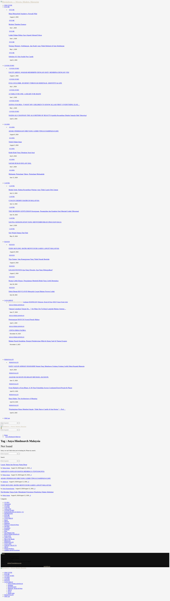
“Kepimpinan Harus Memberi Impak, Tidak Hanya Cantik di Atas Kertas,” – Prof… (37, 409)
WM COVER (8, 5)
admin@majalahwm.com (14, 563)
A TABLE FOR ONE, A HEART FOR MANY (25, 94)
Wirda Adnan (6, 468)
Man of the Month (9, 539)
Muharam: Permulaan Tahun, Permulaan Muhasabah (26, 174)
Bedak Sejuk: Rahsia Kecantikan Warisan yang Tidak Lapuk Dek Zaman (33, 190)
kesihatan (6, 529)
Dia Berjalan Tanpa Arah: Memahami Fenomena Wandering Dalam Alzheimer (27, 492)
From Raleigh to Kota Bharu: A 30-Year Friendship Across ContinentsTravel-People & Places (40, 388)
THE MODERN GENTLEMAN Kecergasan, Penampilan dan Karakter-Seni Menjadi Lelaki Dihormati (44, 211)
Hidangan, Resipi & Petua (11, 524)
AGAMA (7, 124)
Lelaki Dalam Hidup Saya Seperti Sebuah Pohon (25, 35)
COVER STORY (9, 65)
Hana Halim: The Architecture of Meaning (23, 399)
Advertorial (7, 504)
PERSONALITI (9, 359)
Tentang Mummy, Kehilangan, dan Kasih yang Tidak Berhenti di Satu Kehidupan (36, 46)
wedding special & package (12, 550)
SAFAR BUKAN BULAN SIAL (20, 163)
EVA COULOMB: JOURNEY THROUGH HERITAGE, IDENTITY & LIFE (35, 83)
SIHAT (6, 547)
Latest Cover (7, 537)
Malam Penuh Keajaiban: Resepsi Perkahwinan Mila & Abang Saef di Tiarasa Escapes (38, 341)
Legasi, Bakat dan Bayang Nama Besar (14, 465)
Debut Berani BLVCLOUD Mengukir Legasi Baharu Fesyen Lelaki (32, 291)
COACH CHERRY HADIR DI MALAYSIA (24, 200)
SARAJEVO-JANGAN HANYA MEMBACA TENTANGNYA (22, 471)
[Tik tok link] (3, 565)
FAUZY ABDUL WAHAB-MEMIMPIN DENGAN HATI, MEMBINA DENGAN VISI (39, 72)
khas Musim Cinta (9, 532)
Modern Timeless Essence (17, 24)
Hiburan (6, 521)
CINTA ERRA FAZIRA (17, 330)
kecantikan (7, 528)
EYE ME (7, 7)
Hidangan (7, 523)
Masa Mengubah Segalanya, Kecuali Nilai (23, 14)
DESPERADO (8, 513)
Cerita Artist (7, 509)
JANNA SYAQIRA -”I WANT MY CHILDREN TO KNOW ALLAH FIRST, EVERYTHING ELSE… (44, 105)
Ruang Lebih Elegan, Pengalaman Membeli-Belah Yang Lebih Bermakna (33, 281)
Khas (5, 531)
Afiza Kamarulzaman (8, 488)
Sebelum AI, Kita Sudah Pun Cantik (21, 57)
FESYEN (7, 241)
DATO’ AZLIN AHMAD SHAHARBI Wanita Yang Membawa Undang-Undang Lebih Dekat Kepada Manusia (46, 366)
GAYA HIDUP (8, 300)
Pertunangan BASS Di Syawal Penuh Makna (24, 319)
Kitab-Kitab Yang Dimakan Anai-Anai (22, 153)
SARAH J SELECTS (10, 545)
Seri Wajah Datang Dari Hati (18, 233)
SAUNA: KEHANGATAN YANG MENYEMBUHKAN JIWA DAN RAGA (35, 222)
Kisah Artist (7, 536)
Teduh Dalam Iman (15, 142)
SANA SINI (7, 544)
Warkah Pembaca (9, 548)
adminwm (5, 481)
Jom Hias (6, 526)
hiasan (6, 520)
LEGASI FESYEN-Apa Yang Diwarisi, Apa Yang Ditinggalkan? (31, 270)
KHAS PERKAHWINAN (16, 305)
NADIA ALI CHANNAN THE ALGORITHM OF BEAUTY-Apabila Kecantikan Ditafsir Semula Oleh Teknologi (48, 115)
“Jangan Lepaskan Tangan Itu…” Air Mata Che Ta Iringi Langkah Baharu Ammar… (37, 309)
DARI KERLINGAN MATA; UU (14, 512)
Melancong (7, 540)
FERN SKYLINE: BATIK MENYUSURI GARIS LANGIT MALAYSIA (34, 248)
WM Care (7, 418)
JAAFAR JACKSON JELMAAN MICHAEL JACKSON (29, 377)
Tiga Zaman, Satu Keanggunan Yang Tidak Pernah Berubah (29, 259)
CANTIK (7, 183)
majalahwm (47, 566)
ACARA (6, 502)
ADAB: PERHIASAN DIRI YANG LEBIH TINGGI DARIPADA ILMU (34, 131)
